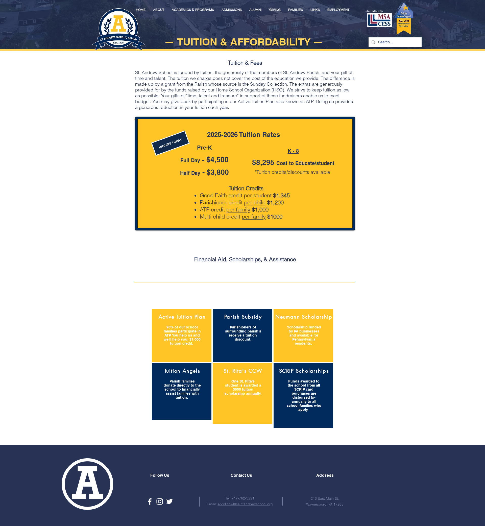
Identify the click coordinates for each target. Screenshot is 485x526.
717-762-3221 (243, 498)
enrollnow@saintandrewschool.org (245, 504)
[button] (158, 9)
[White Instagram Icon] (159, 501)
